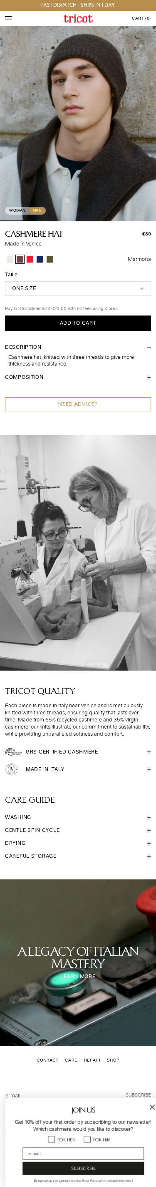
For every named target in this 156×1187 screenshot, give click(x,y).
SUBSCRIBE (78, 1168)
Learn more (77, 977)
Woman (17, 210)
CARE (71, 1060)
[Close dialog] (147, 1107)
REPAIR (92, 1060)
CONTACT (47, 1060)
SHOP (113, 1060)
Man (37, 210)
